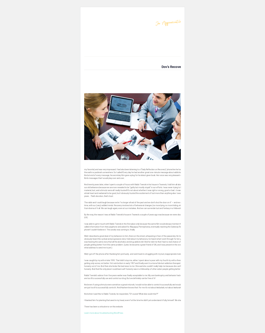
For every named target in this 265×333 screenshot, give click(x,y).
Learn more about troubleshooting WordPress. (104, 313)
